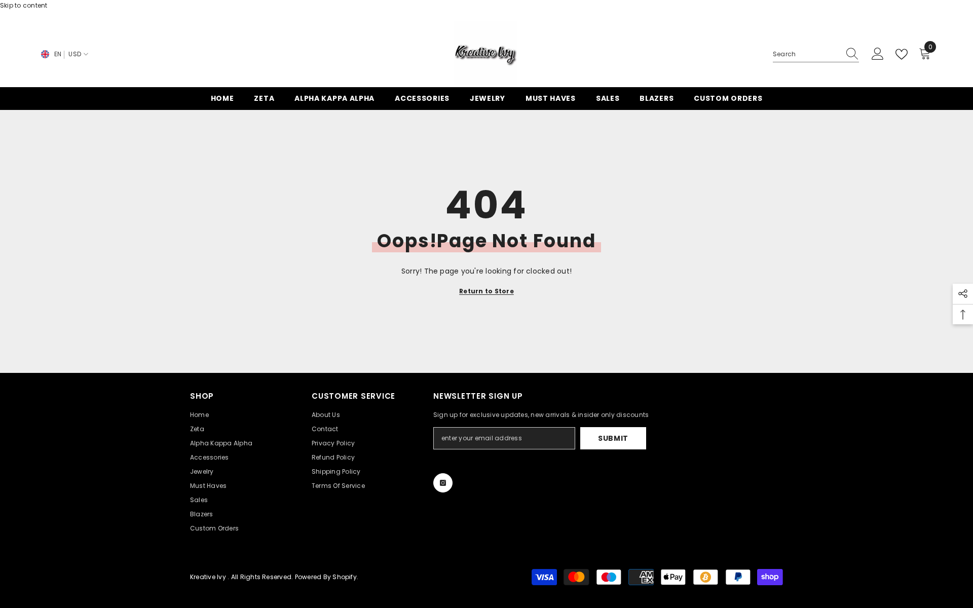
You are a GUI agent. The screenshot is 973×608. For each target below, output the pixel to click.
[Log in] (878, 54)
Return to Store (486, 291)
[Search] (816, 54)
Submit (613, 438)
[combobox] (806, 54)
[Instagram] (443, 482)
